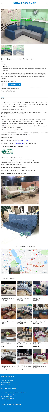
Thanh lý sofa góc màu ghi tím (39, 366)
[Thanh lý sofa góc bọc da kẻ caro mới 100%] (8, 356)
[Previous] (3, 26)
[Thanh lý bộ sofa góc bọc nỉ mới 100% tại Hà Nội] (40, 288)
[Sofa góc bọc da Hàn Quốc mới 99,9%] (8, 334)
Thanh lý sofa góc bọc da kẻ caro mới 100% (8, 367)
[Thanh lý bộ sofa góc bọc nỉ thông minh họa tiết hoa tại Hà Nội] (24, 311)
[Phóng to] (2, 43)
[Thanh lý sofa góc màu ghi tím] (40, 356)
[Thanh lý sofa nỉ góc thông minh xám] (24, 356)
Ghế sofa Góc (10, 57)
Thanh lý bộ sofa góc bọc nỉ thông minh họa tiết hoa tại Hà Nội (24, 322)
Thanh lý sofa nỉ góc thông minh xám (24, 367)
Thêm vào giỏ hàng (14, 84)
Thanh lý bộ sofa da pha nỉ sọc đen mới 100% (23, 299)
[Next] (45, 26)
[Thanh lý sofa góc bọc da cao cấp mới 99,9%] (8, 311)
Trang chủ (3, 57)
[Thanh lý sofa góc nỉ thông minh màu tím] (40, 334)
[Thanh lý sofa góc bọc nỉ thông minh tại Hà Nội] (8, 288)
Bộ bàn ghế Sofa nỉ (9, 88)
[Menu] (1, 3)
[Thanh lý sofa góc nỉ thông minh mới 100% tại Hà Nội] (24, 334)
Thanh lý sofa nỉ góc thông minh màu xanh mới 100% (40, 322)
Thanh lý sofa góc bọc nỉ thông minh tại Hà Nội (7, 299)
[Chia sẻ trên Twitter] (7, 91)
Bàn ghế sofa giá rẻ (24, 3)
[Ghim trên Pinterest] (11, 91)
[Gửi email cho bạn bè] (9, 91)
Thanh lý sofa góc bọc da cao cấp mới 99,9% (8, 322)
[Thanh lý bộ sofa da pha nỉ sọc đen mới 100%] (24, 288)
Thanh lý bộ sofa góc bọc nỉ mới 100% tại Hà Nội (40, 299)
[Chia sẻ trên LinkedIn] (14, 91)
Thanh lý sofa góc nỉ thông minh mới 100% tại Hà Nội (24, 344)
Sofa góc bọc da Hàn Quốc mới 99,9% (7, 344)
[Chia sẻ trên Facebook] (4, 91)
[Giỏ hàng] (47, 3)
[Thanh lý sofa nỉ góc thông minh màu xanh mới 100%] (40, 311)
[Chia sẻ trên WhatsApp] (2, 91)
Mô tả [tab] (2, 98)
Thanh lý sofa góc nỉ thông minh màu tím (40, 344)
